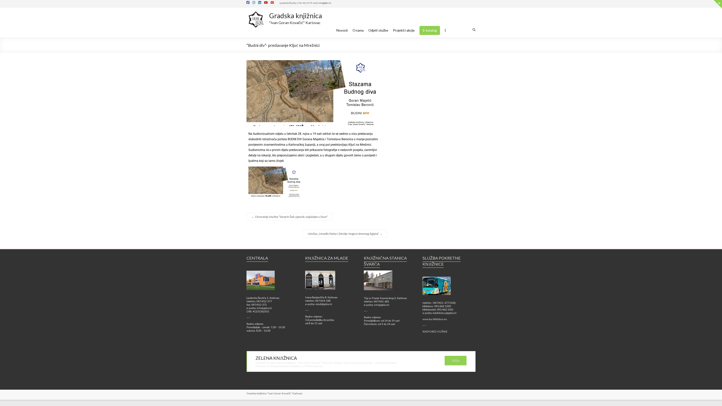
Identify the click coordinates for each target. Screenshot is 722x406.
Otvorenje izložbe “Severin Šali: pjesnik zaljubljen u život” (289, 216)
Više (456, 360)
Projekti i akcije (404, 30)
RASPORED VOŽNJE (434, 331)
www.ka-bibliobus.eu (434, 319)
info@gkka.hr (264, 308)
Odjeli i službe (378, 30)
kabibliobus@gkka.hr (445, 312)
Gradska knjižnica (295, 15)
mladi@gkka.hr (323, 304)
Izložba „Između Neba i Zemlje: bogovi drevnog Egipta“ (345, 233)
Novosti (342, 30)
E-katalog (430, 30)
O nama (358, 30)
